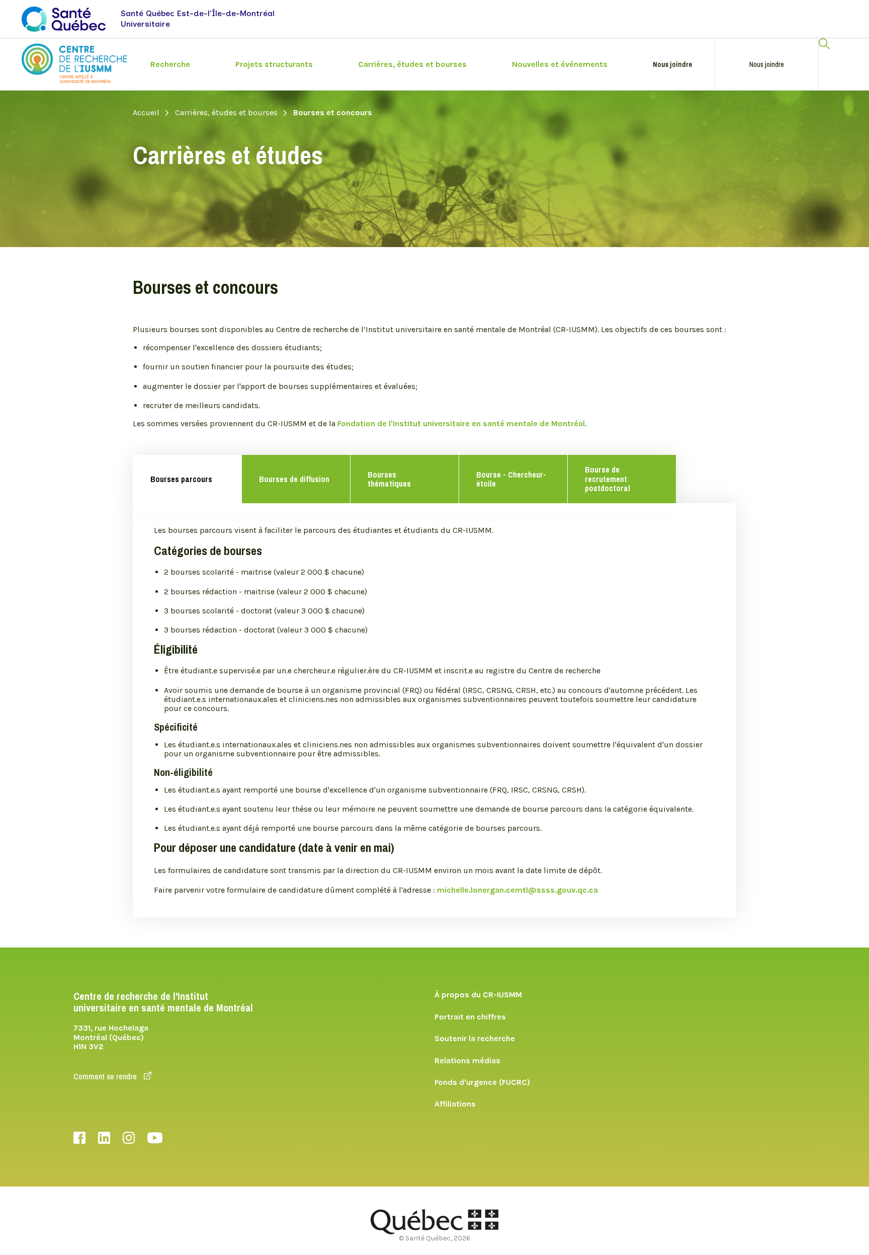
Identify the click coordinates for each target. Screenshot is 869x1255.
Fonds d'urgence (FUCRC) (482, 1082)
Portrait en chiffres (470, 1017)
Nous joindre (672, 64)
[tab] (187, 479)
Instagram (129, 1138)
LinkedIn (104, 1138)
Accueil (146, 112)
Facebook (79, 1138)
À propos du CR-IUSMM (478, 994)
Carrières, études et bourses (226, 112)
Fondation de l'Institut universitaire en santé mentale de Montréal (461, 423)
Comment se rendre (106, 1076)
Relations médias (467, 1060)
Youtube (154, 1137)
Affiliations (455, 1104)
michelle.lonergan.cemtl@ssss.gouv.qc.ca (517, 890)
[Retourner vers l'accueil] (74, 63)
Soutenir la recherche (474, 1038)
